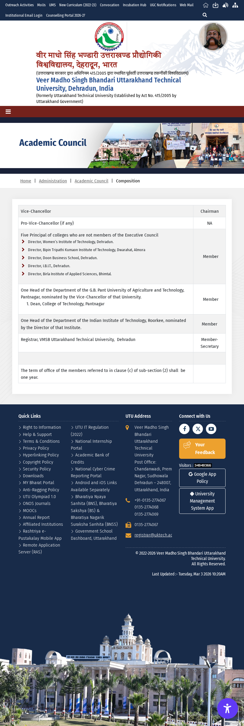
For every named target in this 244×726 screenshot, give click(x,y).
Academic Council (91, 181)
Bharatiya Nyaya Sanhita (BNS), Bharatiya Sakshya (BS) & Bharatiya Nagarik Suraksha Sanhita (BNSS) (94, 510)
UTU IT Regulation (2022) (90, 430)
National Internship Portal (91, 444)
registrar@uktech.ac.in (155, 535)
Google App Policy (204, 477)
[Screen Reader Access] (225, 5)
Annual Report (36, 517)
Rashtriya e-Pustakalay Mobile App (40, 534)
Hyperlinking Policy (41, 455)
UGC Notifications (163, 5)
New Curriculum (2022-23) (77, 5)
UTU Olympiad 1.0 (39, 496)
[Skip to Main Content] (215, 5)
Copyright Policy (38, 462)
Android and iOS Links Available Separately (94, 486)
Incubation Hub (134, 5)
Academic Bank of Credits (90, 458)
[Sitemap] (235, 5)
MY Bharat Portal (38, 482)
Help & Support (37, 434)
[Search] (205, 15)
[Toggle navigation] (8, 111)
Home (25, 181)
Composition (128, 181)
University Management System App (202, 501)
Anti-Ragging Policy (41, 489)
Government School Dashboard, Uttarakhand (94, 534)
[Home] (206, 5)
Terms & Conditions (41, 441)
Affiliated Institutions (43, 524)
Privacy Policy (36, 448)
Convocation (109, 5)
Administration (53, 181)
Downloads (33, 475)
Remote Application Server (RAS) (39, 548)
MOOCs (30, 510)
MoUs (41, 5)
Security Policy (37, 469)
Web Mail (186, 5)
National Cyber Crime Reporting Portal (93, 472)
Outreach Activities (19, 5)
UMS (52, 5)
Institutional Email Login (24, 15)
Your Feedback (205, 449)
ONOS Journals (37, 503)
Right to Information (42, 427)
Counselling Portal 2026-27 (65, 15)
